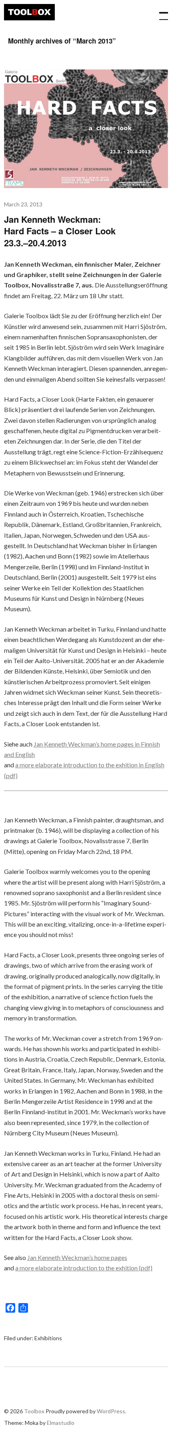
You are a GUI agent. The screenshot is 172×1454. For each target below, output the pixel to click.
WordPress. (111, 1411)
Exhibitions (48, 1338)
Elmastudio (60, 1422)
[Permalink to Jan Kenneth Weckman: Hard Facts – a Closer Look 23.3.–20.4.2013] (86, 185)
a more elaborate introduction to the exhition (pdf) (83, 1268)
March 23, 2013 (23, 204)
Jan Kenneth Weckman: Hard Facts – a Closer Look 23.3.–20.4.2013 (60, 231)
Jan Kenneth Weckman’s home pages (77, 1257)
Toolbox (29, 12)
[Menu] (160, 12)
